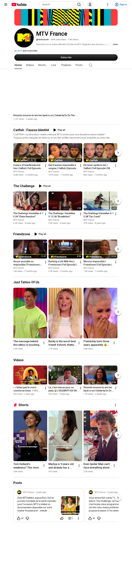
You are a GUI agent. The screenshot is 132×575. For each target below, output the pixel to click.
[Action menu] (78, 518)
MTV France (18, 172)
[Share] (62, 518)
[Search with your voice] (90, 4)
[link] (48, 506)
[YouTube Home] (19, 4)
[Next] (118, 153)
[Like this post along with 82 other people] (18, 518)
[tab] (18, 65)
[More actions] (45, 166)
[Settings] (108, 4)
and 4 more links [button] (30, 51)
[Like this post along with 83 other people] (90, 518)
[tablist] (66, 65)
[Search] (79, 4)
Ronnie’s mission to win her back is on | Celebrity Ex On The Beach (45, 115)
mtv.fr (19, 51)
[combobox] (57, 4)
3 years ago (41, 492)
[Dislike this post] (27, 518)
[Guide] (6, 4)
